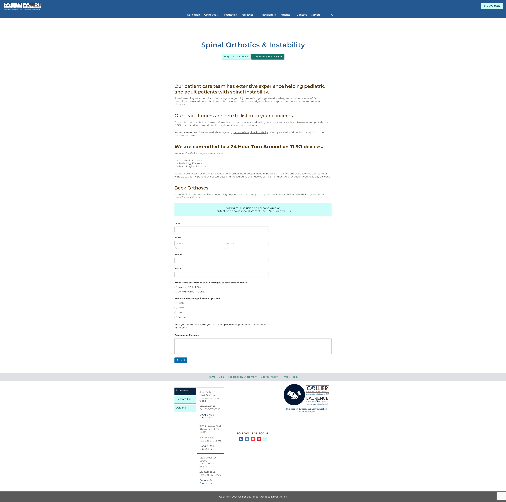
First (176, 248)
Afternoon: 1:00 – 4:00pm (191, 291)
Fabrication (193, 14)
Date (177, 223)
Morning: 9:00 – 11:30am (190, 287)
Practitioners (268, 14)
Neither (182, 317)
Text (180, 312)
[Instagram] (247, 439)
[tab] (185, 391)
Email (177, 268)
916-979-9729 (492, 5)
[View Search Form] (332, 14)
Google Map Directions (207, 416)
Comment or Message (186, 335)
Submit (180, 360)
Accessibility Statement (242, 376)
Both (181, 303)
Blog (222, 376)
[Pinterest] (259, 439)
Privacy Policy (289, 376)
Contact (302, 14)
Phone (178, 254)
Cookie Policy (269, 376)
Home (211, 376)
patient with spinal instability (250, 132)
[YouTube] (253, 439)
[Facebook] (241, 439)
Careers (315, 14)
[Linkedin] (265, 439)
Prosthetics (230, 14)
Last (225, 248)
